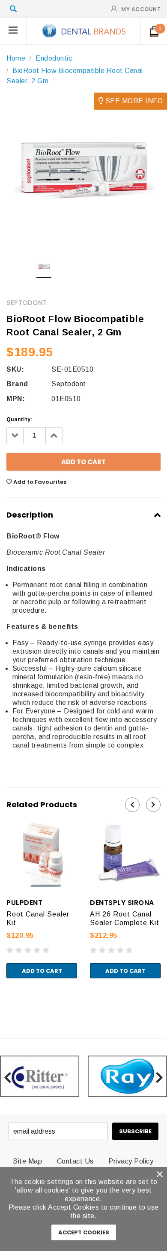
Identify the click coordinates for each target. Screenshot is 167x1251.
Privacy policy (130, 1161)
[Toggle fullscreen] (16, 997)
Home (15, 58)
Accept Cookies (83, 1232)
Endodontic (54, 58)
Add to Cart (42, 971)
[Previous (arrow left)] (2, 1006)
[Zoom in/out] (24, 997)
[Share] (9, 997)
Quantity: (19, 419)
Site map (27, 1161)
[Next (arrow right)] (9, 1006)
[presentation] (132, 804)
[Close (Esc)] (2, 997)
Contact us (75, 1161)
